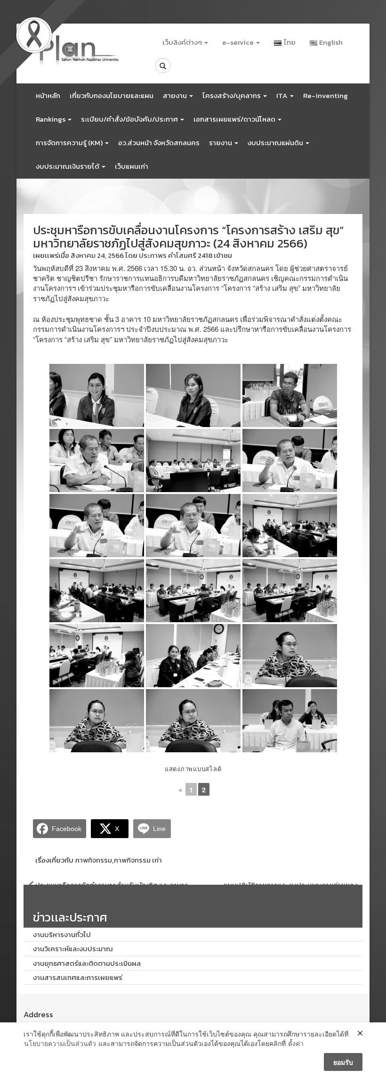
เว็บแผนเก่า (131, 166)
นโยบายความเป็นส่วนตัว (60, 1043)
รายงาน (221, 142)
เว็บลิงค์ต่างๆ (182, 42)
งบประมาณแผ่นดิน (276, 142)
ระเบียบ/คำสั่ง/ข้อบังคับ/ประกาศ (130, 119)
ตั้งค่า (296, 1043)
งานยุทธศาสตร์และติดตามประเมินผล (87, 963)
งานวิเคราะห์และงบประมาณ (73, 948)
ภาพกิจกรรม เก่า (137, 860)
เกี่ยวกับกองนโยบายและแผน (111, 95)
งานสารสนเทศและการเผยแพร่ (77, 977)
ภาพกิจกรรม (93, 860)
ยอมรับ (343, 1062)
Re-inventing (325, 95)
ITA (282, 95)
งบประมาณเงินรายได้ (68, 166)
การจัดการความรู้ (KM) (70, 142)
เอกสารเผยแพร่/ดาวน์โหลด (235, 119)
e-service (238, 42)
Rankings (51, 119)
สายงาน (175, 95)
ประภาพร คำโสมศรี (167, 255)
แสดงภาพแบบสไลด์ (193, 768)
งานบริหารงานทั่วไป (62, 934)
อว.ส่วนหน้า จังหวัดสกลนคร (159, 142)
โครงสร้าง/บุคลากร (232, 95)
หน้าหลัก (48, 95)
